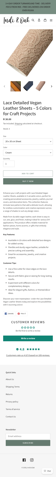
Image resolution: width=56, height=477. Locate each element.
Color (5, 147)
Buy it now (28, 181)
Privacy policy (12, 401)
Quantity (6, 158)
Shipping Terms (13, 386)
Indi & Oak (31, 467)
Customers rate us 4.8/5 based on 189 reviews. (28, 355)
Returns (9, 394)
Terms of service (13, 409)
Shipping (18, 123)
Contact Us (11, 416)
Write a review (28, 338)
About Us (10, 379)
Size (4, 136)
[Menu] (51, 20)
